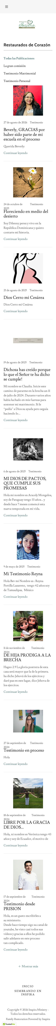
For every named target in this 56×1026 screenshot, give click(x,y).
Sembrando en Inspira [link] (28, 992)
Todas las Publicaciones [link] (19, 58)
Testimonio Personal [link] (17, 81)
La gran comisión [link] (15, 66)
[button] (7, 7)
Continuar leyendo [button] (16, 153)
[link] (28, 25)
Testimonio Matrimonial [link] (20, 73)
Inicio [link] (28, 986)
